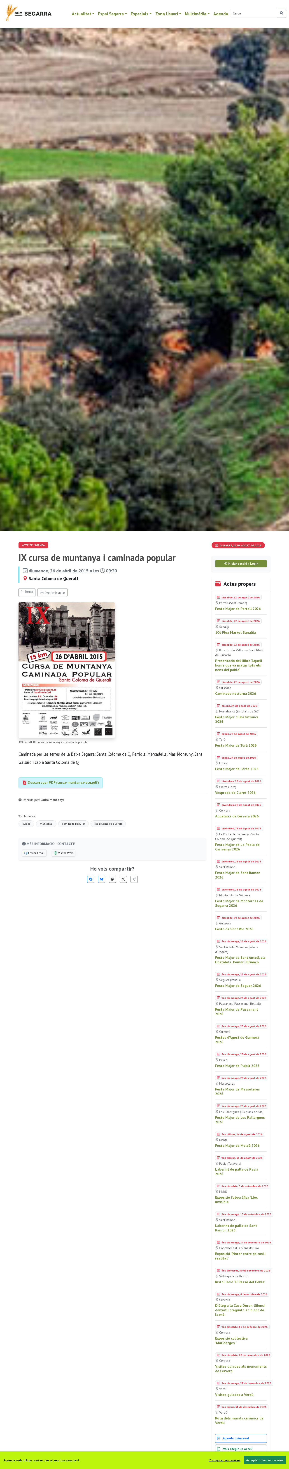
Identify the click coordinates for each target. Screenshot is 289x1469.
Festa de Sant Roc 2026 (234, 929)
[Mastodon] (112, 879)
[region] (144, 1460)
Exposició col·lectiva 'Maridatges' (231, 1340)
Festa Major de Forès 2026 (237, 769)
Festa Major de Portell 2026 (238, 608)
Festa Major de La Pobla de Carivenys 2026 (237, 846)
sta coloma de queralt (108, 823)
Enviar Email (35, 853)
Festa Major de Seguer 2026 (238, 985)
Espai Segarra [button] (111, 14)
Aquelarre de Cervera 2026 (237, 816)
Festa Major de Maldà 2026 (237, 1145)
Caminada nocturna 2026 (235, 693)
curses (26, 823)
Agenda (220, 14)
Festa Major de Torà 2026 (236, 745)
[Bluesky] (101, 879)
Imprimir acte (54, 592)
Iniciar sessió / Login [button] (242, 564)
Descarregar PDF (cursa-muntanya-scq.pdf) (63, 782)
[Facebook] (90, 879)
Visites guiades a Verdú (234, 1394)
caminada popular (73, 823)
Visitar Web (65, 853)
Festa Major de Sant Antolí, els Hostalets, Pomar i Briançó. (240, 959)
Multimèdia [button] (195, 14)
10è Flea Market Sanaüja (235, 632)
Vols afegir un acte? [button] (237, 1449)
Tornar (28, 592)
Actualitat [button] (81, 14)
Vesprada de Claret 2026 (235, 792)
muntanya (46, 823)
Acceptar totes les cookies (264, 1460)
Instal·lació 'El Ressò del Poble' (240, 1282)
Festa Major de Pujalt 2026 (237, 1065)
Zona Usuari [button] (166, 14)
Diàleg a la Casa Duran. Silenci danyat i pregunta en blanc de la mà (240, 1310)
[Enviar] (134, 879)
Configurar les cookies (224, 1460)
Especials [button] (139, 14)
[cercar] (281, 13)
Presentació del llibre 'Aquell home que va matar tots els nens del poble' (238, 665)
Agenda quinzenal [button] (235, 1438)
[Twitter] (123, 879)
